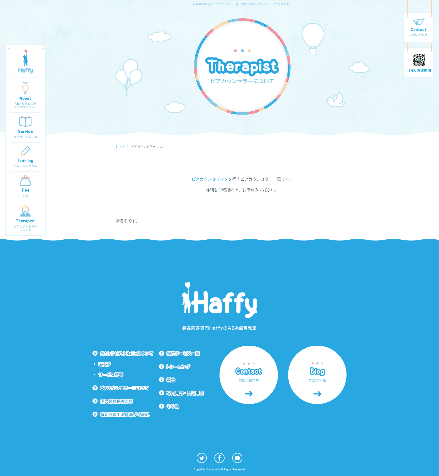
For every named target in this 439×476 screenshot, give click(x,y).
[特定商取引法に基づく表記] (125, 414)
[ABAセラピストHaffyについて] (125, 353)
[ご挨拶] (126, 364)
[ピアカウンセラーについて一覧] (125, 388)
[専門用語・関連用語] (184, 393)
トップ (119, 146)
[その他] (184, 406)
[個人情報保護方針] (125, 401)
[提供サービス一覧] (184, 353)
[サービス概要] (126, 375)
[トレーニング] (184, 367)
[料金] (184, 380)
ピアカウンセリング (210, 179)
